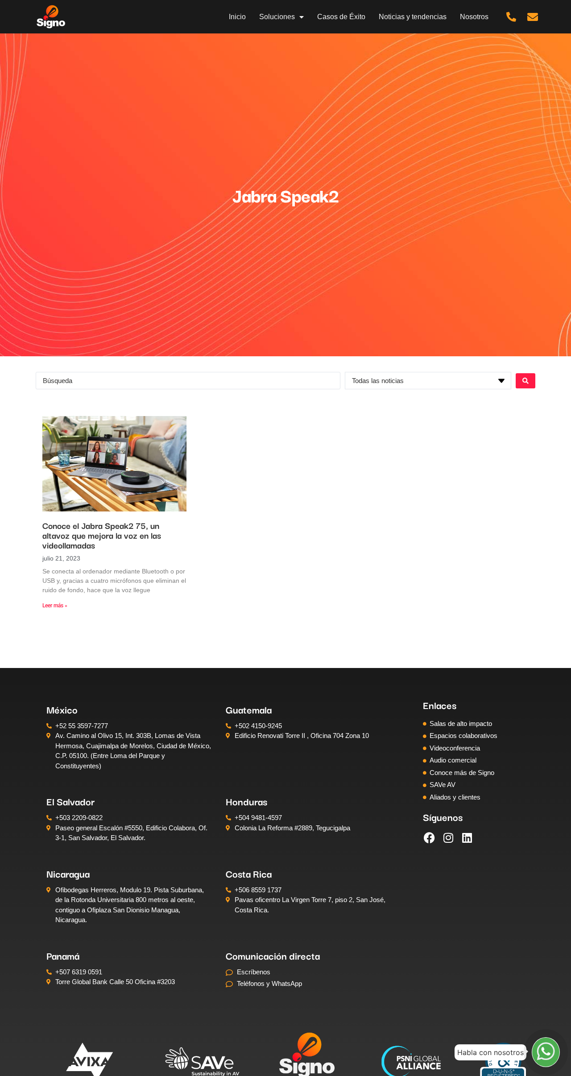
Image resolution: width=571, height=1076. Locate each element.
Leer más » (54, 605)
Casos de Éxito (341, 17)
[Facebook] (429, 837)
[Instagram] (448, 837)
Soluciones (277, 17)
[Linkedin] (467, 837)
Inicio (237, 17)
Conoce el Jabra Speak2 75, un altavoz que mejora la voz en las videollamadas (101, 535)
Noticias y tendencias (413, 17)
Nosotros (474, 17)
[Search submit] (525, 380)
